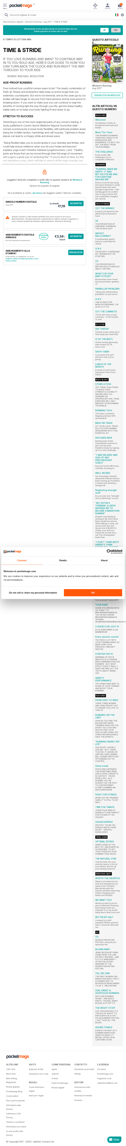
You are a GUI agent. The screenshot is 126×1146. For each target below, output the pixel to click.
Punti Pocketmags (60, 1083)
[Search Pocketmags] (6, 15)
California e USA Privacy (13, 1115)
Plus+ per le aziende (15, 1100)
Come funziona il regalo (36, 1089)
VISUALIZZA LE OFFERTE (76, 253)
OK (93, 592)
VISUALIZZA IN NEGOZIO (107, 95)
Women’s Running (33, 22)
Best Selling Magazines (11, 1080)
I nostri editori (12, 1096)
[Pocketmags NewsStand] (20, 6)
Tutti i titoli (10, 1069)
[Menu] (5, 5)
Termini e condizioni (15, 1122)
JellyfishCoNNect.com (107, 1083)
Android (55, 1074)
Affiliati (77, 1074)
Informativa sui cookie (16, 1126)
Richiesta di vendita (83, 1095)
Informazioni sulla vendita (82, 1089)
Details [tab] (63, 560)
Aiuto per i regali (36, 1095)
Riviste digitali (58, 1087)
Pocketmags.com (105, 1074)
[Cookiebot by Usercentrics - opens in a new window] (109, 551)
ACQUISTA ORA (76, 204)
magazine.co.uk (104, 1078)
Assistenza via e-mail (38, 1074)
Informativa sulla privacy (13, 1107)
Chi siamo (101, 1069)
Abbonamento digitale (13, 22)
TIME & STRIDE (60, 22)
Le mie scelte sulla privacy (14, 1133)
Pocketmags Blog (14, 1091)
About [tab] (104, 560)
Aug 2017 (47, 22)
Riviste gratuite (13, 1087)
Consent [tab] (21, 560)
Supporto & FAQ (36, 1069)
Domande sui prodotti (84, 1069)
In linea (55, 1078)
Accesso (37, 193)
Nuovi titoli (11, 1074)
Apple (54, 1069)
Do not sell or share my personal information (33, 592)
